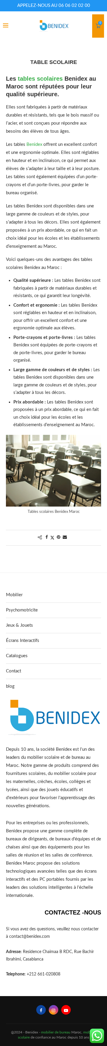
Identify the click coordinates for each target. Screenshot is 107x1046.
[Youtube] (66, 1010)
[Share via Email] (65, 537)
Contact (13, 671)
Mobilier (14, 595)
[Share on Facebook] (46, 537)
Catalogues (17, 656)
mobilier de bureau (55, 1032)
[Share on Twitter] (52, 538)
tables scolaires (40, 78)
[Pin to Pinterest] (58, 537)
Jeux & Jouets (19, 625)
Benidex (34, 144)
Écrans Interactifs (22, 640)
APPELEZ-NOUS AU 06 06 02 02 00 (53, 5)
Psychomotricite (22, 610)
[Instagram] (53, 1010)
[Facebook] (41, 1010)
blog (10, 686)
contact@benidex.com (29, 937)
